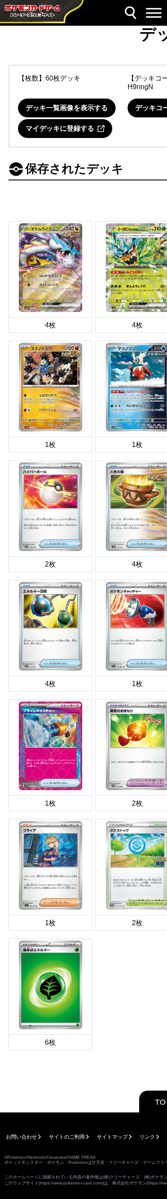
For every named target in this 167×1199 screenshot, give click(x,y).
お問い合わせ (21, 1137)
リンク (147, 1137)
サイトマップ (112, 1137)
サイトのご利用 (67, 1137)
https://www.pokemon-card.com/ (71, 1183)
